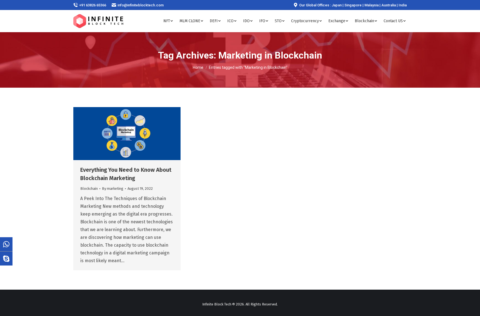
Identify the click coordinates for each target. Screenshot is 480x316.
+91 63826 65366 (92, 5)
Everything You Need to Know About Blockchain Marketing (125, 173)
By (112, 188)
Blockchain (89, 188)
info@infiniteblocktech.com (141, 5)
